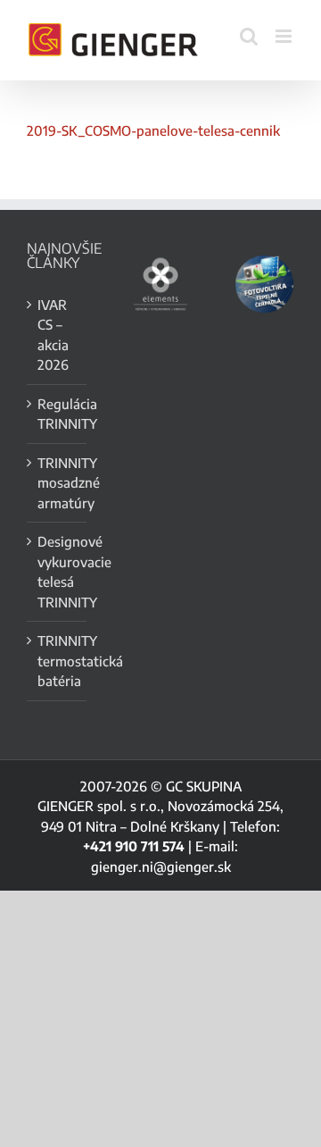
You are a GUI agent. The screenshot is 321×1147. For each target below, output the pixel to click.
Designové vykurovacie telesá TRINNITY (57, 571)
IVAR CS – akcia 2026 (53, 335)
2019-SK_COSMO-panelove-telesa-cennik (153, 130)
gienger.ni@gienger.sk (161, 866)
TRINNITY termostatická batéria (57, 660)
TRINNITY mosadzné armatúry (57, 483)
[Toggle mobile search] (249, 36)
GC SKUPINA (204, 786)
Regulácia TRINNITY (57, 414)
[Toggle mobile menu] (285, 36)
